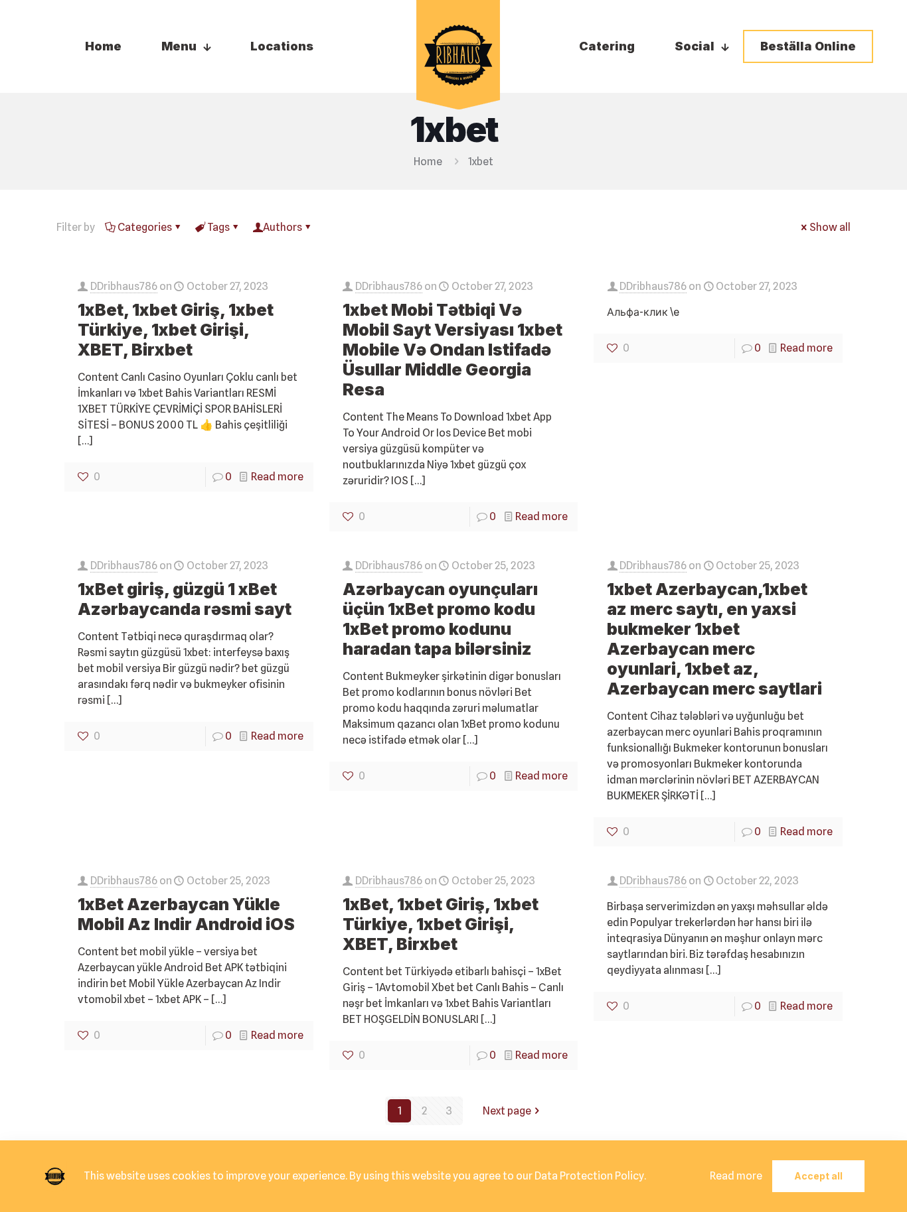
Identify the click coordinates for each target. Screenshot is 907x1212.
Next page (507, 1111)
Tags (218, 227)
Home (428, 161)
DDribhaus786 (123, 286)
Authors (282, 227)
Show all (830, 227)
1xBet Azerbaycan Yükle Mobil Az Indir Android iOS (186, 914)
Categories (145, 227)
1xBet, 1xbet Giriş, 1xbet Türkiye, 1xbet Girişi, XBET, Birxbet (176, 330)
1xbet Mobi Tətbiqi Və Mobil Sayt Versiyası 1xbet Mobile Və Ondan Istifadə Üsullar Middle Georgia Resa (452, 349)
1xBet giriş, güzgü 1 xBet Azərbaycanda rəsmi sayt (184, 599)
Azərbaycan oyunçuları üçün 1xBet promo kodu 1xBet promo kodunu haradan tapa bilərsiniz (440, 619)
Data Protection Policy (589, 1176)
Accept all (818, 1175)
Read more (277, 476)
